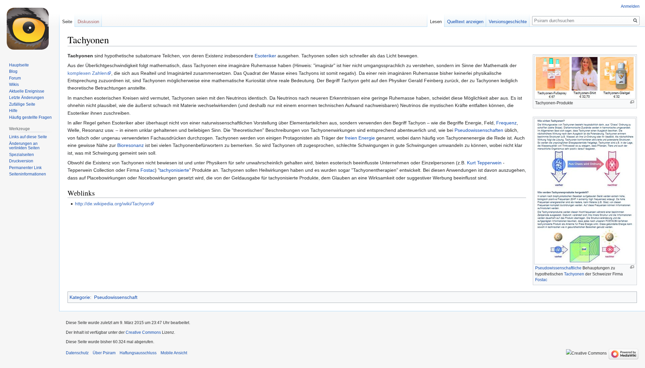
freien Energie (360, 138)
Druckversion (21, 161)
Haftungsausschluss (138, 353)
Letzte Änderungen (26, 97)
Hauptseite (19, 65)
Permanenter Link (25, 167)
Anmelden (630, 6)
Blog (13, 71)
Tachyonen (574, 274)
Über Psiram (104, 353)
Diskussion (88, 21)
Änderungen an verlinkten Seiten (24, 146)
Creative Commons (143, 332)
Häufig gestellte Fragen (30, 117)
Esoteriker (265, 55)
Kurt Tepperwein (484, 162)
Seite (67, 21)
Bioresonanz (130, 145)
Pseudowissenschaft (115, 297)
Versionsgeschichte (508, 21)
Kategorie (80, 297)
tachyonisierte (174, 170)
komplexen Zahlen (87, 73)
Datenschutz (77, 353)
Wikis (14, 84)
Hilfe (13, 110)
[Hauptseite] (29, 27)
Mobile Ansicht (174, 353)
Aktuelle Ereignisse (26, 91)
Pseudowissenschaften (479, 130)
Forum (15, 78)
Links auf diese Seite (28, 137)
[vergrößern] (632, 102)
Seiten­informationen (27, 174)
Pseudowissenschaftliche (558, 268)
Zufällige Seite (22, 104)
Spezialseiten (21, 154)
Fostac (541, 279)
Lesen (436, 21)
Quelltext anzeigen (465, 21)
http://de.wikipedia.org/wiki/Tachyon (112, 203)
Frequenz (506, 122)
